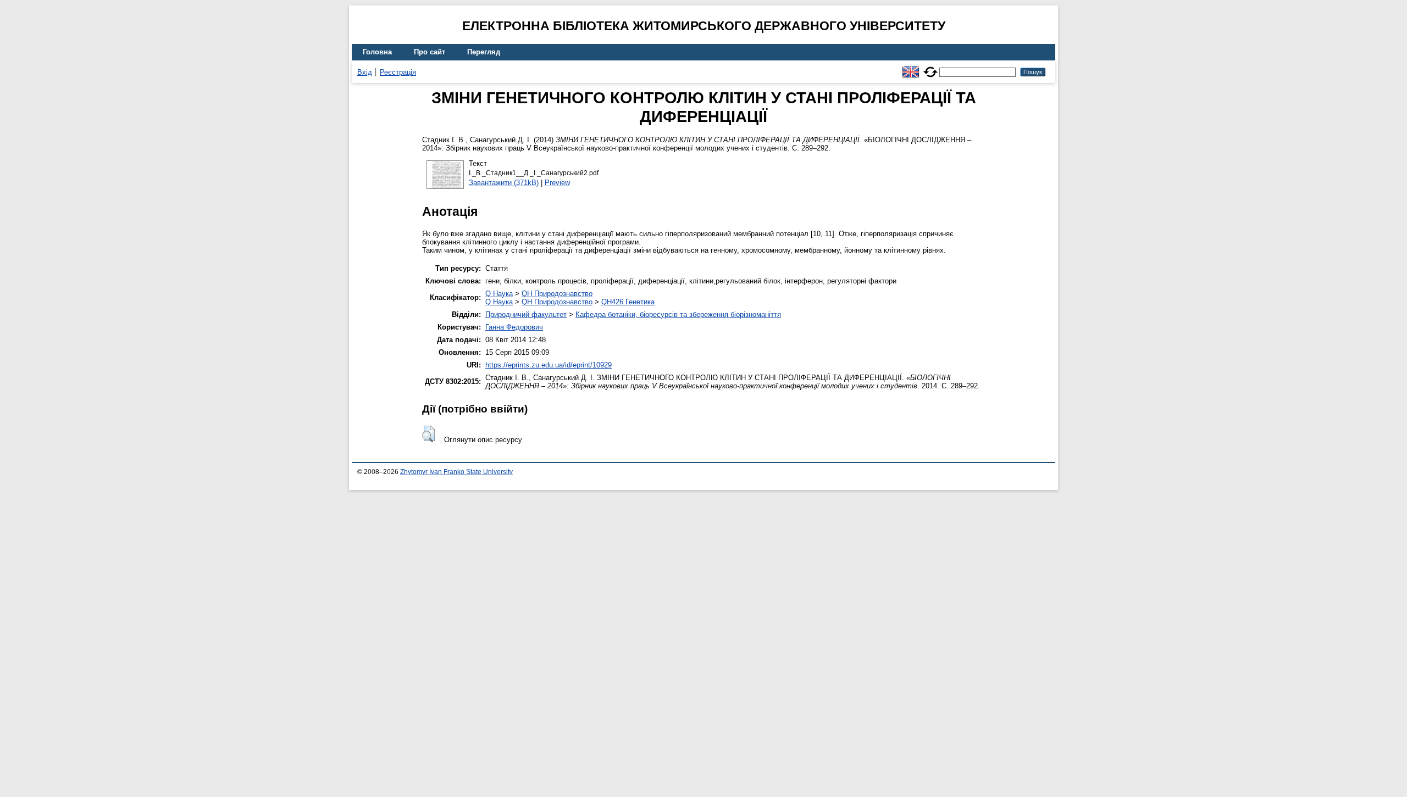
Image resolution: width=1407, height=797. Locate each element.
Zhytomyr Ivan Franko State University (456, 472)
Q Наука (499, 293)
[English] (910, 67)
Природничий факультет (526, 314)
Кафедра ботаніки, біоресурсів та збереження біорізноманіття (678, 314)
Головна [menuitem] (377, 52)
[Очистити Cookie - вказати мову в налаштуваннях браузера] (930, 67)
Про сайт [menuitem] (429, 52)
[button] (428, 434)
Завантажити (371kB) (504, 183)
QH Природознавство (557, 293)
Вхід (364, 72)
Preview (557, 183)
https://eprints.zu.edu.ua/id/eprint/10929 (548, 365)
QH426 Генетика (628, 302)
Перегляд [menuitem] (483, 52)
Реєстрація (398, 72)
